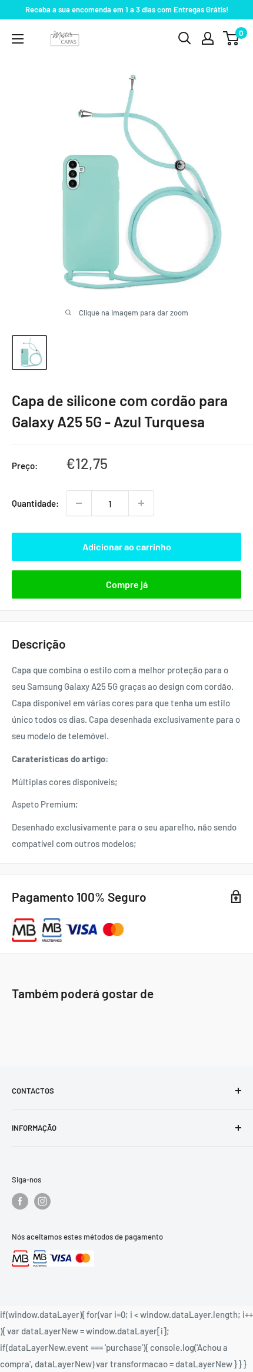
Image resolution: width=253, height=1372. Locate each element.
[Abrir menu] (18, 39)
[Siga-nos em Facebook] (20, 1201)
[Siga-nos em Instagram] (42, 1201)
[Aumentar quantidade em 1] (141, 503)
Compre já (127, 584)
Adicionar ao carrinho (126, 546)
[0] (231, 38)
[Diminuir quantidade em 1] (78, 503)
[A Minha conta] (208, 38)
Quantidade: (35, 503)
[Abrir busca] (184, 38)
